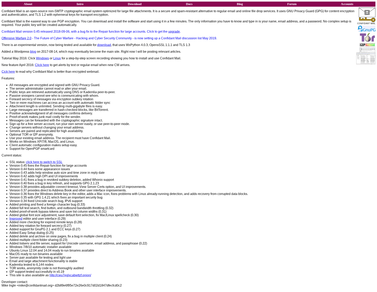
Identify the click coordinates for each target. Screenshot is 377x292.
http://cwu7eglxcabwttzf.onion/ (70, 275)
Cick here (8, 71)
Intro (80, 4)
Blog (240, 4)
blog (33, 51)
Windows (42, 58)
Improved (15, 218)
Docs (189, 4)
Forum (291, 4)
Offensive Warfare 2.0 (16, 38)
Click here (42, 65)
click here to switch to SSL (44, 162)
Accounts (347, 4)
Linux (57, 58)
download (104, 45)
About (28, 4)
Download (135, 4)
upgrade (174, 31)
